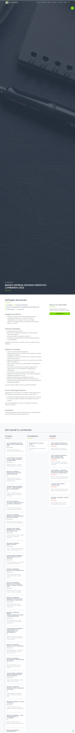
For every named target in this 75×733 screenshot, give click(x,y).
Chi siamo (38, 2)
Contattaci (59, 313)
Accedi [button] (65, 2)
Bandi (48, 2)
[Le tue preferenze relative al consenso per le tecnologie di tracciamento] (73, 731)
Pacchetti (44, 2)
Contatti (60, 2)
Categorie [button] (54, 2)
